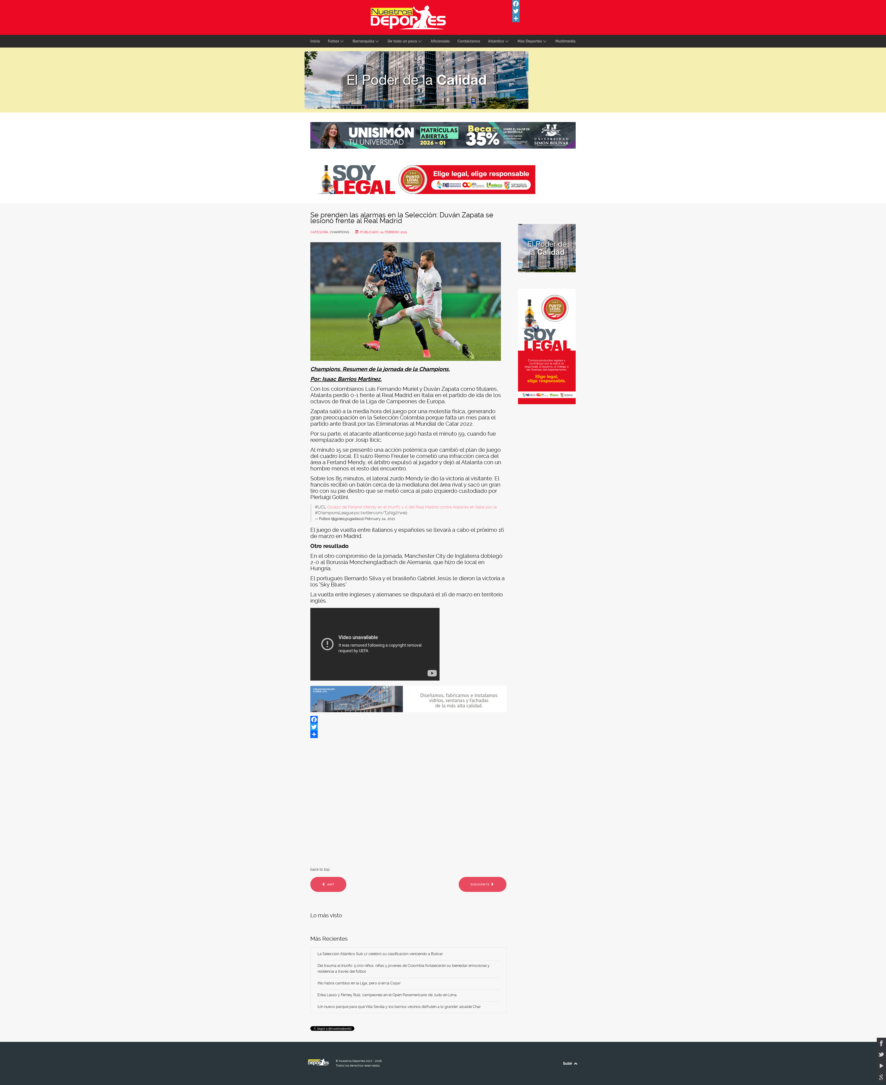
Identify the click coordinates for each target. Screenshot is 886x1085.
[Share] (546, 18)
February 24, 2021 (380, 519)
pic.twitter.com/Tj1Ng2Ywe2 (380, 513)
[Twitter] (546, 11)
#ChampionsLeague (334, 513)
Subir (568, 1063)
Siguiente (480, 884)
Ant (330, 884)
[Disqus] (408, 801)
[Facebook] (546, 3)
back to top (320, 869)
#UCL (320, 507)
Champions (339, 232)
